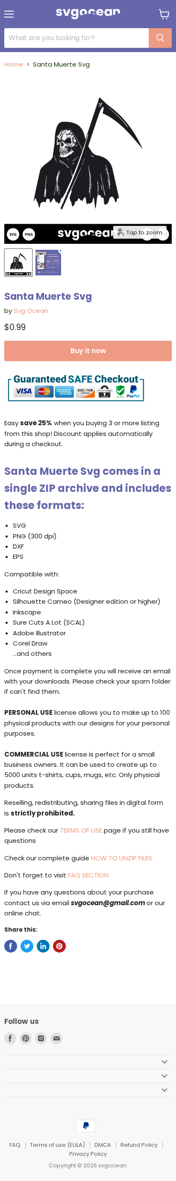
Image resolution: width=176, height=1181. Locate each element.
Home (13, 64)
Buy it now (88, 351)
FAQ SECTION (88, 875)
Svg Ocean (31, 310)
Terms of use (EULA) (57, 1145)
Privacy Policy (88, 1154)
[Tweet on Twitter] (27, 946)
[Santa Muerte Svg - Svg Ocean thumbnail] (18, 262)
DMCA (102, 1145)
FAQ (15, 1145)
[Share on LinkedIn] (43, 946)
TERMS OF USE (81, 830)
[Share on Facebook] (10, 946)
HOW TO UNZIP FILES (121, 858)
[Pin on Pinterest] (59, 946)
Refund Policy (139, 1145)
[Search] (160, 38)
